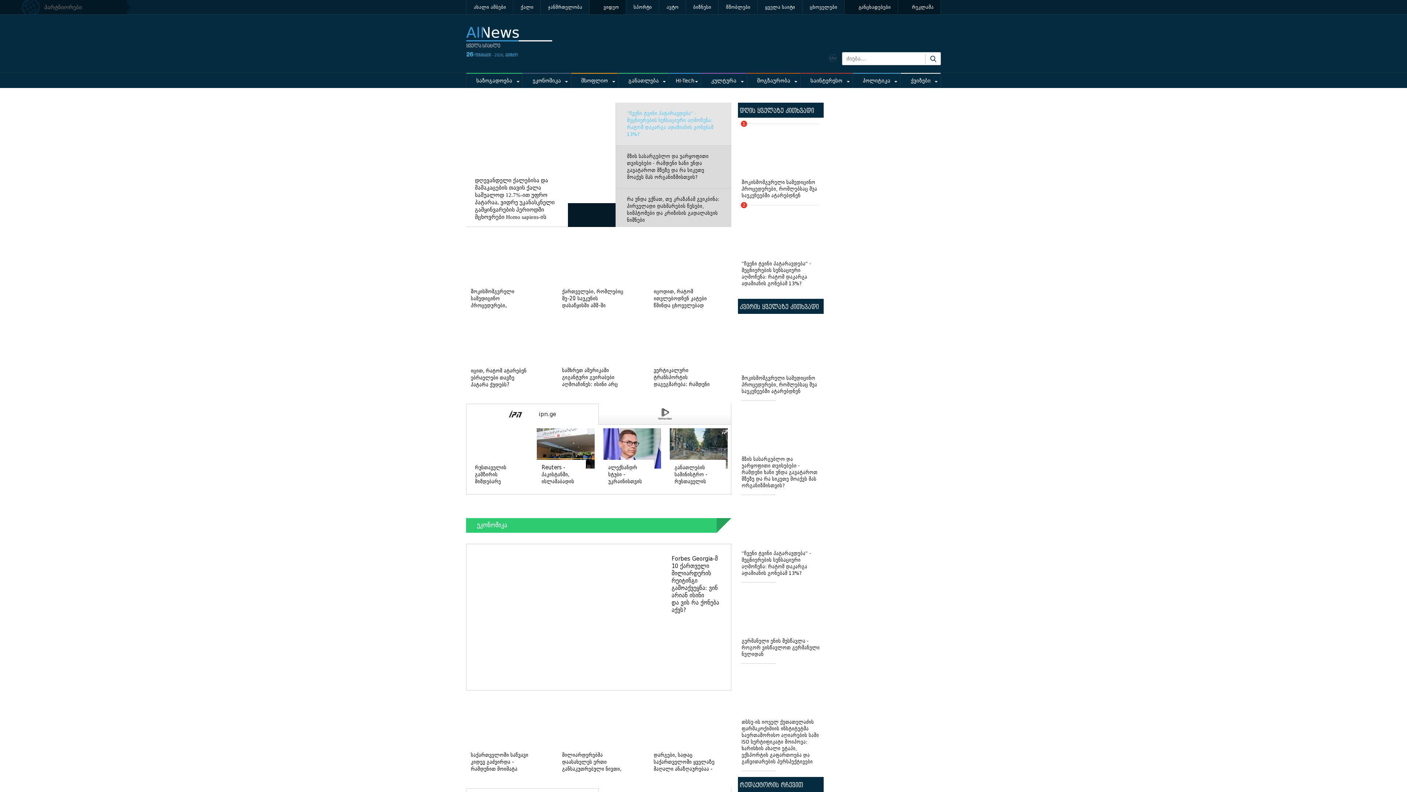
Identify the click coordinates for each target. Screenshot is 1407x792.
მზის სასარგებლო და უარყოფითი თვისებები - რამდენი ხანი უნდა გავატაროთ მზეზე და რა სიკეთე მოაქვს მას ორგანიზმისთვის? (668, 166)
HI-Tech (685, 81)
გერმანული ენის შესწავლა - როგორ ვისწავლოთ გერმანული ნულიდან (781, 647)
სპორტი (643, 7)
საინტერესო (826, 81)
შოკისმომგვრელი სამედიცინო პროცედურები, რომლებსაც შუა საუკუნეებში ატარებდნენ (779, 161)
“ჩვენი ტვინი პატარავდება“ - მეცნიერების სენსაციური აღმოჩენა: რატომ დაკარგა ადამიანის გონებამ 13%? (670, 124)
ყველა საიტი (780, 7)
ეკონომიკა (547, 81)
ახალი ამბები (490, 7)
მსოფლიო (594, 81)
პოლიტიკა (876, 81)
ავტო (672, 7)
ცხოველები (823, 7)
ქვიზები (921, 81)
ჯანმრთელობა (565, 7)
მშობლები (738, 7)
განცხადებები (874, 7)
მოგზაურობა (773, 81)
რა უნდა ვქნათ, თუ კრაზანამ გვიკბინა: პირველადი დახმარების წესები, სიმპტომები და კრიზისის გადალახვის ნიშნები (673, 209)
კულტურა (723, 81)
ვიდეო (611, 7)
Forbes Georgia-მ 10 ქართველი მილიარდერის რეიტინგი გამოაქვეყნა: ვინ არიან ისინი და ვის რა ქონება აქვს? (695, 584)
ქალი (527, 7)
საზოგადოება (494, 81)
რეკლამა (923, 7)
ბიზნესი (702, 7)
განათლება (643, 81)
